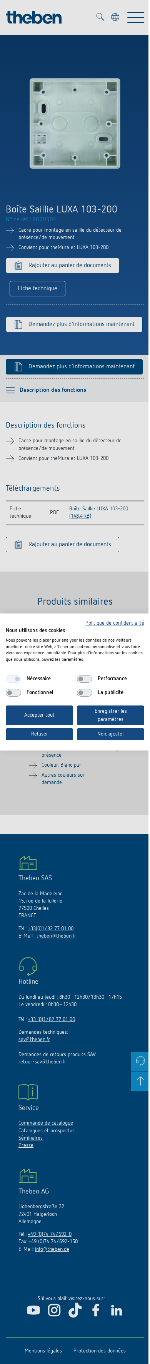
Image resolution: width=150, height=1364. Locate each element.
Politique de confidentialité (114, 623)
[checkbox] (13, 679)
